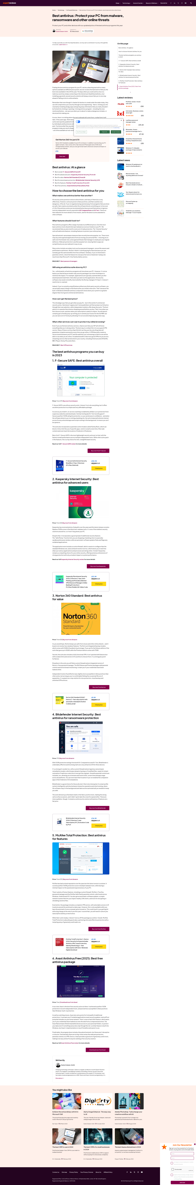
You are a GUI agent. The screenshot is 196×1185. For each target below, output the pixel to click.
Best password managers (69, 261)
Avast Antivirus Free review (69, 1043)
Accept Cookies (116, 131)
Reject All (104, 131)
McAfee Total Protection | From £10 (77, 183)
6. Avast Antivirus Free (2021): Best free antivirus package (130, 87)
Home (54, 10)
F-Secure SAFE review (68, 444)
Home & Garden (138, 3)
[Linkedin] (174, 3)
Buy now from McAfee (99, 929)
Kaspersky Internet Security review (72, 559)
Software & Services (71, 10)
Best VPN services (66, 345)
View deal (62, 156)
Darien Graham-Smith (62, 31)
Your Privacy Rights (81, 131)
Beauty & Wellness (151, 3)
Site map (64, 1172)
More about (59, 1078)
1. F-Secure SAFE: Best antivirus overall (130, 60)
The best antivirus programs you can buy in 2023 (130, 56)
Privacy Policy (73, 1172)
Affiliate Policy (108, 1172)
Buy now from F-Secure (98, 451)
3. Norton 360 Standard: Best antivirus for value (129, 70)
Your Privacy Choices (86, 1172)
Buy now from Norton (99, 687)
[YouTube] (185, 3)
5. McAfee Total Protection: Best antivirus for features (130, 81)
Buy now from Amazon (70, 401)
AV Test (96, 210)
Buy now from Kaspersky (98, 566)
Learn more (62, 44)
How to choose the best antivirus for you (130, 51)
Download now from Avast (68, 1002)
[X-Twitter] (178, 3)
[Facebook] (171, 3)
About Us (98, 1172)
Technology (126, 3)
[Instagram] (182, 3)
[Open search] (191, 3)
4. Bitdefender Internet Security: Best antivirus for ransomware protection (129, 76)
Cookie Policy (116, 127)
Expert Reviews (8, 3)
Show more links (130, 92)
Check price (98, 468)
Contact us (55, 1172)
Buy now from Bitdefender (97, 808)
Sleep (117, 3)
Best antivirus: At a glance (126, 48)
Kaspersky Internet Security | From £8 (83, 174)
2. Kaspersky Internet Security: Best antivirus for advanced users (129, 65)
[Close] (121, 120)
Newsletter (163, 3)
